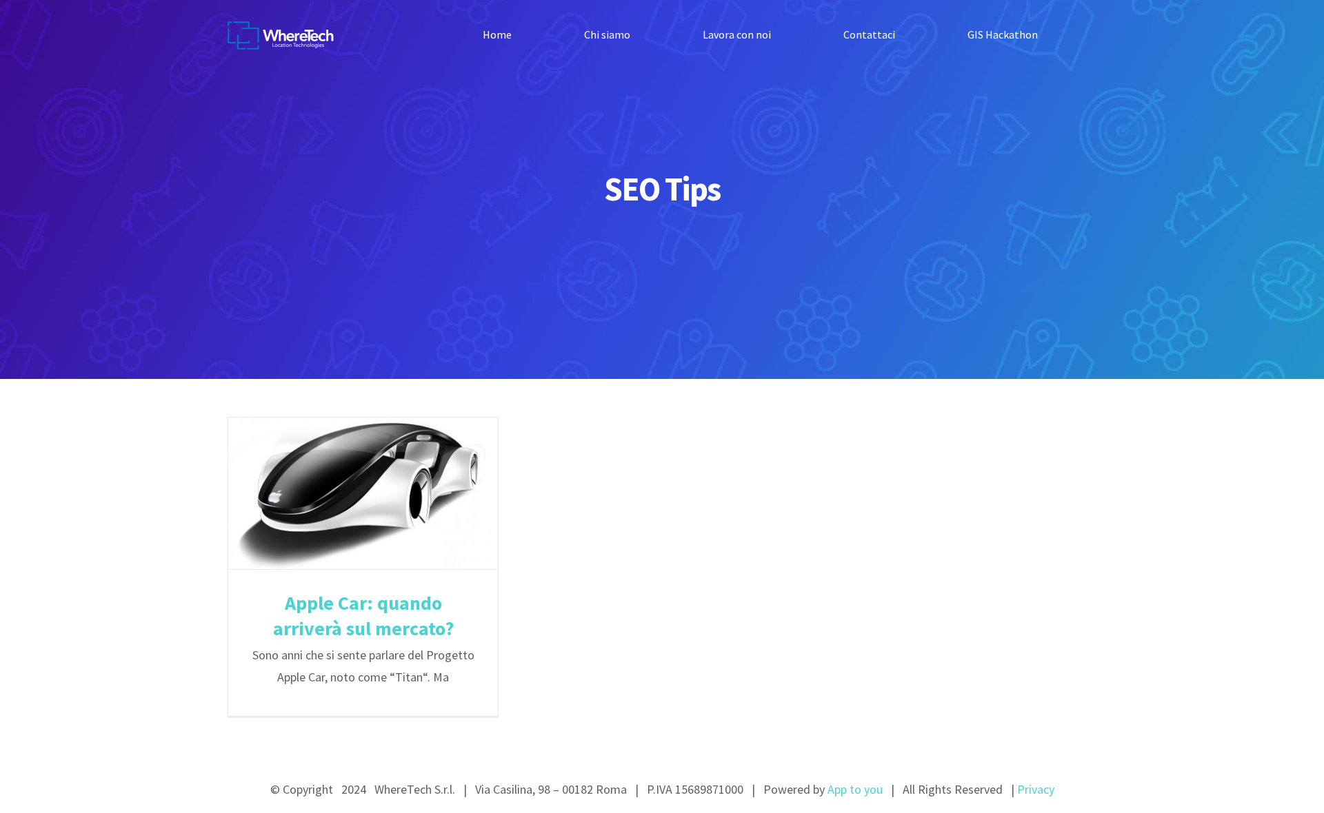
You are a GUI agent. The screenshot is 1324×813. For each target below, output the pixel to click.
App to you (855, 789)
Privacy (1035, 789)
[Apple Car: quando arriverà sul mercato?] (363, 493)
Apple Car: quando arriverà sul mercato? (339, 493)
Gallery (387, 493)
